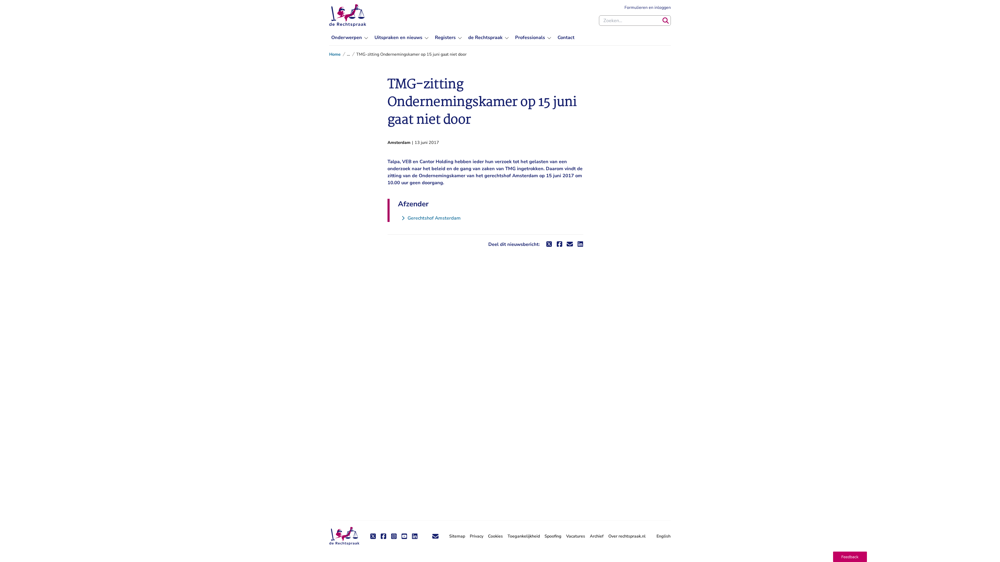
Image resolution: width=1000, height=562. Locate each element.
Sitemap (457, 536)
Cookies (495, 536)
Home (335, 54)
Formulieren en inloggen (647, 7)
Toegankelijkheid (524, 536)
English (664, 536)
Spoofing (553, 536)
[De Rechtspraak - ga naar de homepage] (347, 15)
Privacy (476, 536)
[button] (850, 557)
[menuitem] (349, 37)
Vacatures (575, 536)
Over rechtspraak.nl (627, 536)
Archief (597, 536)
